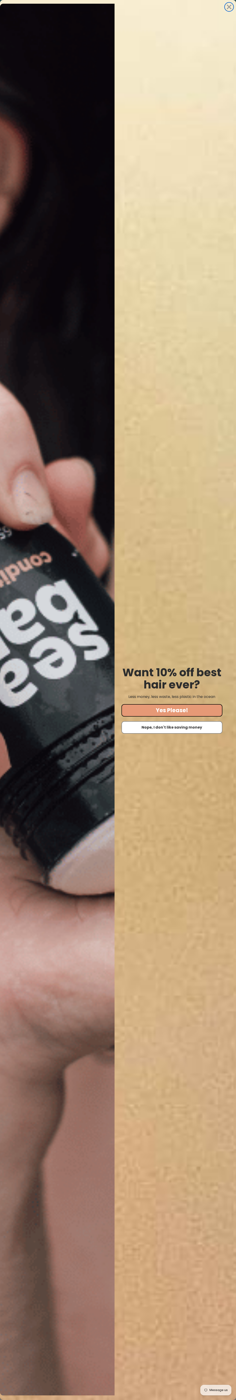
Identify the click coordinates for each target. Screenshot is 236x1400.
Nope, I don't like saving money (172, 727)
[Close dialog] (229, 7)
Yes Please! (172, 710)
